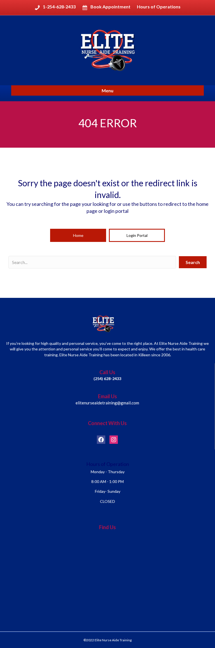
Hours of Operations (159, 6)
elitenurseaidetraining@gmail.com (107, 402)
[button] (78, 235)
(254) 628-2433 (107, 378)
